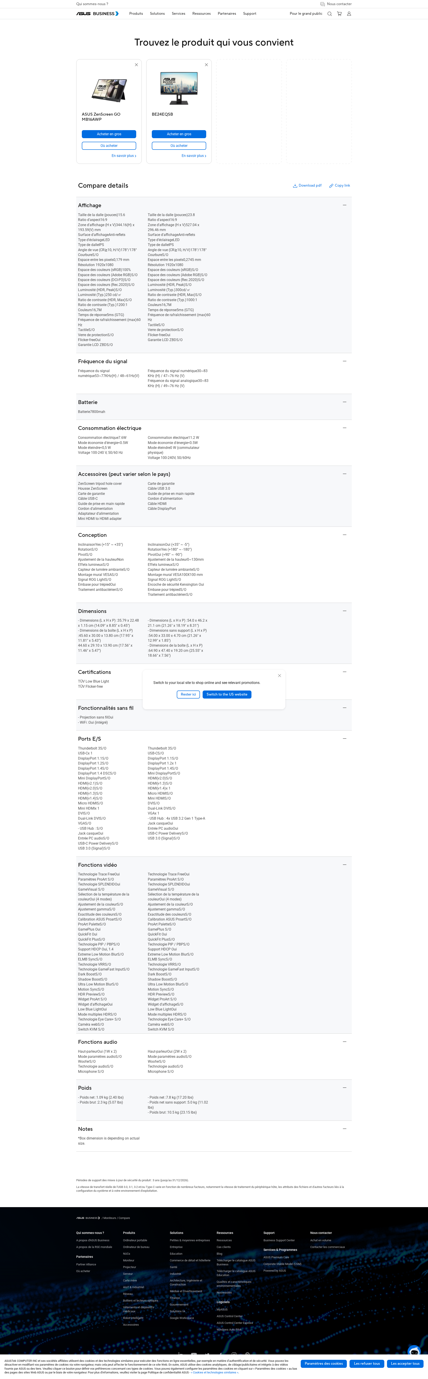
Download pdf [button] (310, 185)
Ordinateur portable (135, 1240)
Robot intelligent (133, 1318)
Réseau (128, 1294)
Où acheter (83, 1271)
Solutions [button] (157, 13)
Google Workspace (182, 1318)
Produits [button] (136, 13)
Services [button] (178, 13)
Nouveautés (224, 1292)
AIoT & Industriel (133, 1287)
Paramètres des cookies (324, 1363)
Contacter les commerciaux (327, 1247)
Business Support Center (279, 1240)
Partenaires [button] (227, 13)
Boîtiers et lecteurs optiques (140, 1300)
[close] (279, 675)
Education (176, 1253)
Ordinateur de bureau (136, 1247)
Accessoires (131, 1324)
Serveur (128, 1273)
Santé (173, 1267)
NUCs (126, 1253)
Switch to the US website (227, 694)
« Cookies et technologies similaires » (214, 1372)
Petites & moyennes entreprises (190, 1240)
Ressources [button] (201, 13)
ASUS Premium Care (276, 1257)
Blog (219, 1253)
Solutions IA (177, 1311)
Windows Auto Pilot (229, 1329)
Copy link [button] (342, 185)
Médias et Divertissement (186, 1291)
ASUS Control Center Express (235, 1323)
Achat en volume (320, 1240)
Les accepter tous (405, 1363)
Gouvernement (179, 1304)
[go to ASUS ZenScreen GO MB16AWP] (109, 89)
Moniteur (128, 1260)
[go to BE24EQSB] (179, 89)
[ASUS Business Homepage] (97, 13)
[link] (109, 146)
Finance (175, 1298)
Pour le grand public (306, 13)
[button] (329, 13)
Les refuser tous (367, 1363)
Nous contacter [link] (339, 4)
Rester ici (188, 694)
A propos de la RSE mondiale (94, 1247)
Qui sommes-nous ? (92, 4)
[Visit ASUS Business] (89, 1218)
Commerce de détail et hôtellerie (190, 1260)
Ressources (224, 1240)
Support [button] (249, 13)
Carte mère (130, 1280)
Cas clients (224, 1247)
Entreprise (176, 1247)
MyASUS (222, 1309)
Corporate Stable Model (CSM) (282, 1264)
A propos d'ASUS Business (92, 1240)
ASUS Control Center (229, 1316)
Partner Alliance (86, 1264)
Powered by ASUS (274, 1270)
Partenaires (84, 1256)
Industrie (175, 1273)
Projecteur (129, 1267)
